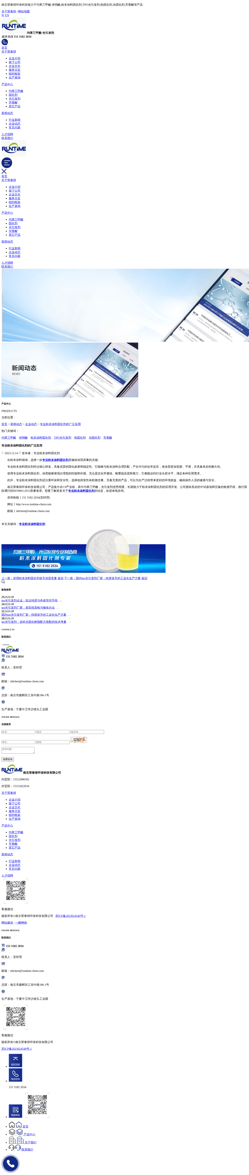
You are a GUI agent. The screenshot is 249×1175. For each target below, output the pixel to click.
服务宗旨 (14, 69)
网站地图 (24, 11)
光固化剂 (94, 437)
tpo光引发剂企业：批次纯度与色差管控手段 (29, 600)
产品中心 (7, 84)
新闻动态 (7, 113)
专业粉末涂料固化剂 (32, 524)
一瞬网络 (21, 922)
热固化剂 (80, 437)
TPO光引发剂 (62, 437)
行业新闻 (14, 119)
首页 (4, 47)
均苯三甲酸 (16, 91)
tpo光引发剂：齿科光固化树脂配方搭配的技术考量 (33, 621)
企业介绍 (14, 58)
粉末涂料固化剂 (41, 437)
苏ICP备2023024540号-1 (70, 915)
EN (7, 15)
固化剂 (13, 94)
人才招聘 (7, 134)
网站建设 (7, 922)
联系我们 (7, 138)
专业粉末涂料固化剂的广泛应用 (60, 424)
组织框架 (14, 73)
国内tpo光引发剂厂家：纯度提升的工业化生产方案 (33, 614)
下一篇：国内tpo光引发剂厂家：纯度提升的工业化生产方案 (102, 578)
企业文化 (14, 66)
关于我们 (30, 1142)
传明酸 (23, 437)
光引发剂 (14, 98)
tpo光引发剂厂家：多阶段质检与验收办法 (28, 607)
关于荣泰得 (8, 11)
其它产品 (14, 106)
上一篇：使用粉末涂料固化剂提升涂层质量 (29, 578)
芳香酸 (13, 102)
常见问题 (14, 127)
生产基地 (14, 77)
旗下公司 (14, 62)
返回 (60, 578)
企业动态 (14, 123)
